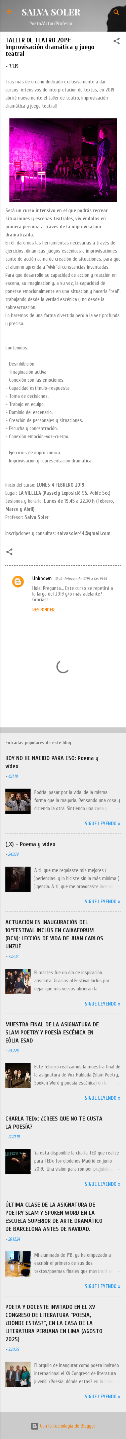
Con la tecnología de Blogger (67, 1426)
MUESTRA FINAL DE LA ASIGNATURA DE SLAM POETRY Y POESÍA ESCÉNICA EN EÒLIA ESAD (52, 1032)
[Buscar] (117, 13)
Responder (43, 610)
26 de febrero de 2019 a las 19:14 (80, 578)
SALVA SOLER (51, 12)
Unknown (42, 578)
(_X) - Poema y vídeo (30, 844)
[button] (117, 42)
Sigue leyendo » (103, 824)
